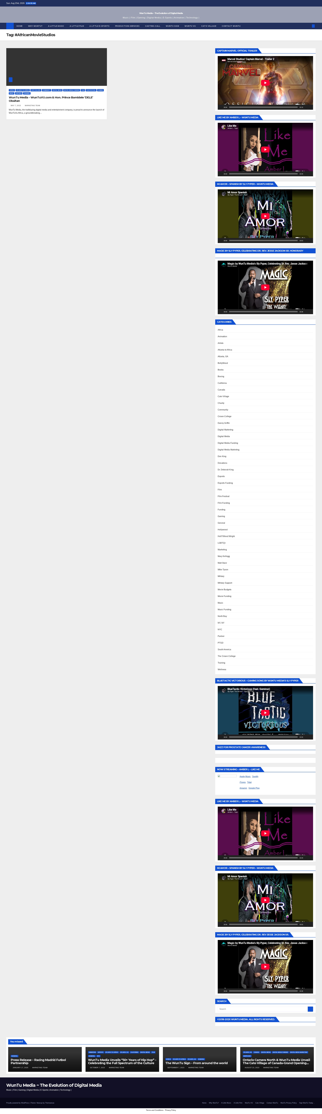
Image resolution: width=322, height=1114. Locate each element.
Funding (221, 510)
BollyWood (223, 363)
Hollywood (223, 530)
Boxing (221, 376)
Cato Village (208, 26)
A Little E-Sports (99, 26)
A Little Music (56, 26)
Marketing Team (32, 105)
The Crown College (227, 656)
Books (221, 370)
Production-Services (127, 26)
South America (224, 649)
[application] (265, 83)
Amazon (243, 788)
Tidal (249, 782)
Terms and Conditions (154, 1110)
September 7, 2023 (176, 1068)
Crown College (225, 416)
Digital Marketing (225, 430)
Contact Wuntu (231, 26)
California (222, 383)
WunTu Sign (172, 26)
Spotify (255, 776)
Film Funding (224, 503)
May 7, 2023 (16, 105)
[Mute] (306, 107)
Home (19, 26)
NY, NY (221, 623)
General (221, 523)
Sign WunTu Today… (307, 1103)
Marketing (222, 550)
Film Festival (91, 90)
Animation (222, 336)
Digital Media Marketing (228, 450)
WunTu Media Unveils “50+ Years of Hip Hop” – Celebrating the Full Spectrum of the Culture (122, 1061)
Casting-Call (152, 26)
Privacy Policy (170, 1110)
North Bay (222, 616)
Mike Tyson (223, 569)
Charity (221, 403)
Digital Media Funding (71, 90)
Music (12, 93)
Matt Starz (222, 563)
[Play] (221, 107)
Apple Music (245, 776)
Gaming (100, 90)
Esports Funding (225, 483)
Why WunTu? (35, 26)
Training (27, 93)
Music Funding (224, 609)
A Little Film (77, 26)
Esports (221, 476)
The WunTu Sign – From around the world (196, 1063)
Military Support (225, 583)
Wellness (222, 669)
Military (221, 576)
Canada (221, 390)
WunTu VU (249, 1103)
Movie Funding (224, 596)
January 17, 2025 (21, 1068)
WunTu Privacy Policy (288, 1103)
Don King (222, 456)
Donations (222, 463)
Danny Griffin (224, 423)
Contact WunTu (272, 1103)
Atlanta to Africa (22, 90)
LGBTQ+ (222, 543)
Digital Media (57, 90)
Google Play (254, 788)
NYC (220, 629)
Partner (19, 93)
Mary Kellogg (224, 556)
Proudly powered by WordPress (18, 1103)
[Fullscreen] (310, 107)
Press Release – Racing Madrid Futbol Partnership (38, 1061)
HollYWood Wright (226, 536)
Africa (12, 90)
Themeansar (49, 1103)
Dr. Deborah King (226, 470)
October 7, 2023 (97, 1068)
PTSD (220, 643)
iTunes (243, 782)
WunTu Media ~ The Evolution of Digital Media (161, 13)
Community (46, 90)
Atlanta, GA (223, 356)
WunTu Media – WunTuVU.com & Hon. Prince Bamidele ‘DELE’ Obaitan (51, 99)
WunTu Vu (190, 26)
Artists (220, 343)
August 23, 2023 (252, 1068)
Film (82, 90)
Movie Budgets (224, 589)
